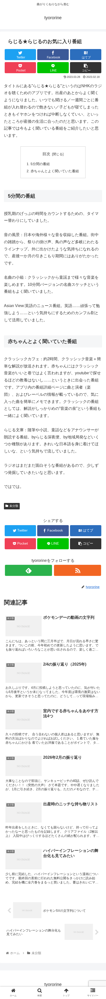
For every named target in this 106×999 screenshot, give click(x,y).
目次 (46, 154)
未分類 (13, 506)
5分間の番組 (40, 164)
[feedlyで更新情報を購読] (28, 570)
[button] (95, 629)
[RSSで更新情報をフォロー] (77, 570)
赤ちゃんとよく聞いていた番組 (55, 171)
